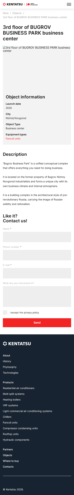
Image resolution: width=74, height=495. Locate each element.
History (7, 361)
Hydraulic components (16, 439)
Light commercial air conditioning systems (27, 411)
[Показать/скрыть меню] (69, 4)
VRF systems (10, 405)
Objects (17, 13)
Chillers (7, 416)
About (6, 355)
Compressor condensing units (20, 428)
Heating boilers (11, 399)
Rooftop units (10, 433)
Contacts (8, 466)
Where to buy (11, 460)
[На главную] (17, 344)
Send (37, 322)
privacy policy (31, 312)
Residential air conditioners (18, 388)
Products (8, 382)
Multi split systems (13, 393)
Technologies (10, 372)
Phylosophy (10, 366)
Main (6, 13)
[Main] (20, 4)
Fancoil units (10, 422)
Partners (8, 449)
